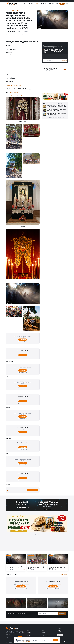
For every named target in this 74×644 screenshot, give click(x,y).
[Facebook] (65, 0)
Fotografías (49, 3)
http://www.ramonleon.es (13, 92)
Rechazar (50, 640)
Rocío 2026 (33, 3)
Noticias (37, 3)
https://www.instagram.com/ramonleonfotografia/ (20, 95)
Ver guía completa (32, 490)
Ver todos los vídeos (63, 574)
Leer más (22, 569)
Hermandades (43, 3)
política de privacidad (25, 584)
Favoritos (43, 632)
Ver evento (64, 69)
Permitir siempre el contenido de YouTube (21, 588)
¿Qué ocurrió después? (47, 57)
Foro (57, 3)
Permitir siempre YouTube (23, 341)
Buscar (43, 630)
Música (53, 3)
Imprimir (24, 34)
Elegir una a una (24, 641)
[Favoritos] (66, 3)
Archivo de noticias (45, 635)
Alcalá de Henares (14, 6)
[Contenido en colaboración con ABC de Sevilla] (60, 635)
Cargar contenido (23, 339)
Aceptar (55, 640)
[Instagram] (68, 0)
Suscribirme (62, 613)
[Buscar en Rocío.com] (67, 3)
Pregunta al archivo (45, 628)
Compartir (8, 34)
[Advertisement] (23, 67)
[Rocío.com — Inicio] (11, 3)
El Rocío (28, 3)
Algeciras (17, 10)
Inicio (24, 3)
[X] (66, 0)
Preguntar (64, 60)
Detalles (28, 641)
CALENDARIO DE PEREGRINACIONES (13, 85)
